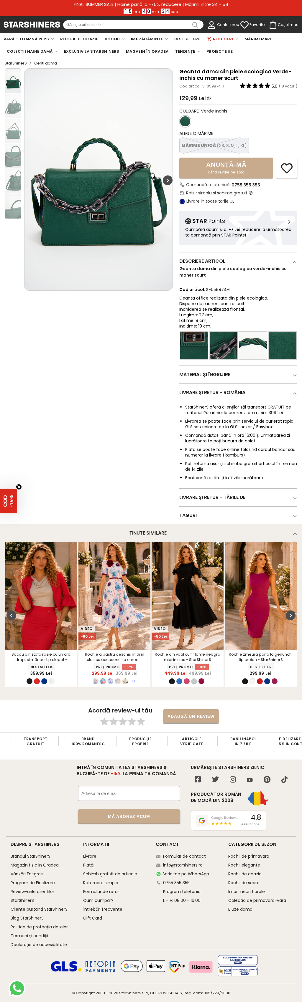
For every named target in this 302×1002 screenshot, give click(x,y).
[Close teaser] (19, 487)
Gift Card (92, 918)
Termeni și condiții (29, 936)
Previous (11, 615)
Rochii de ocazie (245, 874)
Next (167, 180)
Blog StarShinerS (27, 918)
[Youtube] (250, 780)
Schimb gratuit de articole (110, 874)
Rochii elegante (244, 865)
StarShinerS (16, 63)
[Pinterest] (267, 780)
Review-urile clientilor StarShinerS (32, 896)
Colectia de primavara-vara (257, 900)
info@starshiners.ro (183, 865)
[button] (8, 501)
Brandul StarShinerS (30, 856)
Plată (88, 865)
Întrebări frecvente (102, 909)
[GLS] (66, 970)
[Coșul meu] (272, 25)
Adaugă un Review (191, 716)
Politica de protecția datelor (39, 927)
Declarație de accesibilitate (39, 945)
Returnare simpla (100, 883)
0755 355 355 (246, 185)
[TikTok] (284, 780)
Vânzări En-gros (27, 874)
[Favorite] (244, 25)
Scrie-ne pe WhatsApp (186, 874)
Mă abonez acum (129, 816)
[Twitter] (215, 780)
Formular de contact (184, 856)
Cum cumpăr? (98, 900)
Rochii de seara (244, 883)
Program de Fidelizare (33, 883)
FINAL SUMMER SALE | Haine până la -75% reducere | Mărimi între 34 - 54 (151, 4)
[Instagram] (233, 780)
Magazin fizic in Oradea (35, 865)
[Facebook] (198, 780)
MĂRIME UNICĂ (214, 145)
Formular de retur (101, 891)
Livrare (89, 856)
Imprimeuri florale (246, 891)
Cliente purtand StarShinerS (39, 909)
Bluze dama (240, 909)
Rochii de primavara (248, 856)
